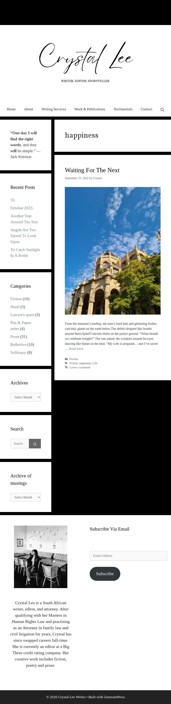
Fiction (73, 359)
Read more (76, 348)
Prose (14, 336)
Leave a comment (79, 367)
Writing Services (53, 109)
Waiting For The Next (92, 170)
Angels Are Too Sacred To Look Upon (23, 236)
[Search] (35, 443)
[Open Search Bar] (162, 109)
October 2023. (22, 208)
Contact (146, 109)
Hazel (14, 307)
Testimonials (123, 109)
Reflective (18, 344)
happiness (85, 363)
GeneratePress (114, 697)
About (28, 109)
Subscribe (105, 573)
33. (13, 200)
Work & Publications (89, 109)
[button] (113, 251)
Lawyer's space (22, 314)
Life (94, 363)
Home (11, 109)
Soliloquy (18, 352)
